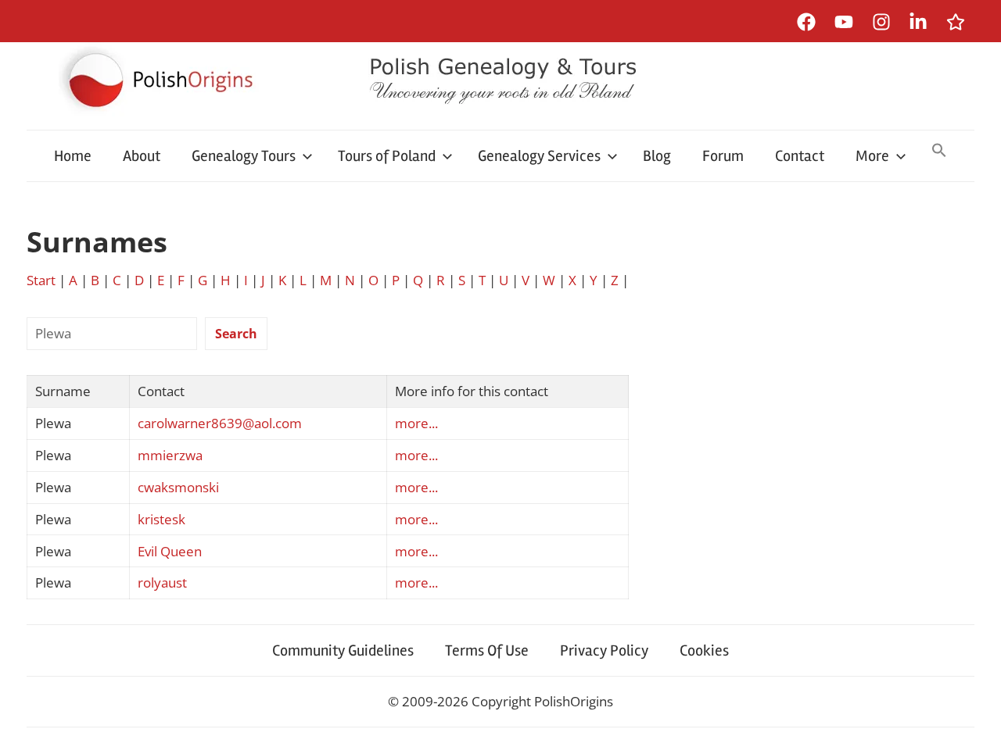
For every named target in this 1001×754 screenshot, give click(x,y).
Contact (799, 156)
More (872, 156)
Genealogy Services (539, 156)
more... (416, 423)
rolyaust (162, 582)
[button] (939, 151)
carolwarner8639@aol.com (220, 423)
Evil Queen (170, 551)
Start (41, 280)
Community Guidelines (343, 650)
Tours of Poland (387, 156)
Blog (657, 156)
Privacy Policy (604, 650)
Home (72, 156)
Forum (723, 156)
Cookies (704, 650)
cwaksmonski (178, 487)
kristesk (161, 519)
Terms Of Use (487, 650)
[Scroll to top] (974, 727)
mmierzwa (170, 455)
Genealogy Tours (244, 156)
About (141, 156)
